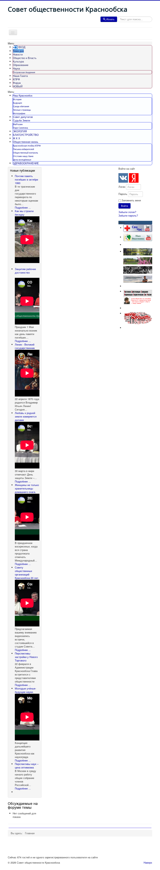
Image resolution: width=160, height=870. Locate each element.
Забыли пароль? (128, 215)
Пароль (122, 194)
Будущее (17, 102)
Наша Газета (20, 76)
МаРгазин (18, 124)
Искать (110, 19)
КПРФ (16, 79)
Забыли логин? (127, 212)
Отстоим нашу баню (23, 156)
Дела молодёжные (22, 159)
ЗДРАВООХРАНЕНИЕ (26, 163)
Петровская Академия (24, 72)
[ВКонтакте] (123, 178)
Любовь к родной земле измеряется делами (25, 416)
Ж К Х (16, 138)
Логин (121, 187)
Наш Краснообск (22, 95)
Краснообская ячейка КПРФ (27, 145)
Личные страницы (22, 109)
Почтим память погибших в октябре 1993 (26, 179)
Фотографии (19, 113)
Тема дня (18, 51)
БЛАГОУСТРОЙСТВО (26, 135)
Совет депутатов (23, 117)
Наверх (148, 862)
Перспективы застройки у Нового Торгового (26, 657)
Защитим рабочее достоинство (25, 270)
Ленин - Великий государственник (25, 346)
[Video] (137, 237)
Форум (17, 83)
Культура (18, 61)
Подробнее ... (23, 207)
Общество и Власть (24, 58)
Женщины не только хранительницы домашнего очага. (27, 488)
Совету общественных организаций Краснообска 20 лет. (27, 573)
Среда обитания (21, 106)
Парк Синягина (20, 127)
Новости (18, 54)
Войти (124, 206)
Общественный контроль (25, 152)
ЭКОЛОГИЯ (20, 131)
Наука (16, 68)
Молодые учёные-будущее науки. (25, 690)
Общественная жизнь (25, 142)
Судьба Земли (21, 120)
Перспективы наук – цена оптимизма (26, 765)
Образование (20, 65)
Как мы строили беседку (24, 212)
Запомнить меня (131, 200)
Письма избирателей (23, 149)
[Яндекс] (134, 178)
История (17, 99)
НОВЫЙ (17, 86)
